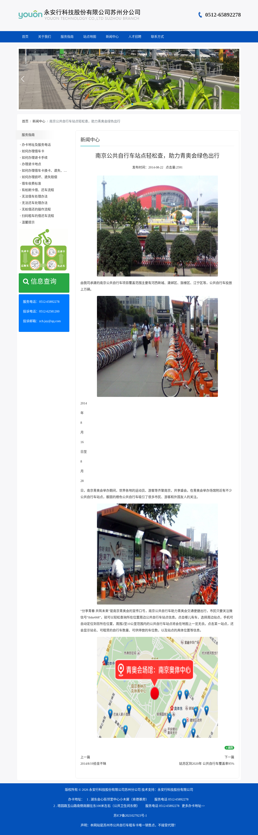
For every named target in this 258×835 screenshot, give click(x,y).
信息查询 (42, 281)
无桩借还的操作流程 (36, 209)
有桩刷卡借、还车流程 (38, 190)
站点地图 (89, 36)
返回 (230, 747)
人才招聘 (134, 36)
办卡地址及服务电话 (36, 144)
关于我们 (44, 36)
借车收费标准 (31, 183)
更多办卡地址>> (193, 806)
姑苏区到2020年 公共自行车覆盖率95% (206, 763)
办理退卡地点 (31, 164)
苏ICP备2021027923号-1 (130, 815)
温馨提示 (28, 222)
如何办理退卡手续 (35, 157)
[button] (22, 79)
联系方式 (157, 36)
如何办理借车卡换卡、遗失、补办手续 (49, 170)
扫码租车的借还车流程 (38, 216)
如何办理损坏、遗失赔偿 (39, 177)
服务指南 (67, 36)
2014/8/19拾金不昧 (93, 763)
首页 (25, 36)
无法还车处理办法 (35, 203)
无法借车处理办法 (35, 196)
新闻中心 (112, 36)
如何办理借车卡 (33, 151)
